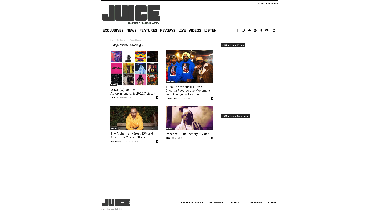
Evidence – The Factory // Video (187, 134)
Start (112, 40)
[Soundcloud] (249, 30)
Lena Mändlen (116, 141)
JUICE (112, 97)
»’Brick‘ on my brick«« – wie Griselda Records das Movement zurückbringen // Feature (188, 90)
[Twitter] (261, 30)
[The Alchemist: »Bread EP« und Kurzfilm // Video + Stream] (134, 118)
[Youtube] (267, 30)
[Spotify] (255, 30)
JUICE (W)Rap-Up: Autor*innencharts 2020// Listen (132, 91)
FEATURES (170, 82)
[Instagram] (243, 30)
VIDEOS (114, 128)
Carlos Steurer (171, 98)
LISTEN (113, 85)
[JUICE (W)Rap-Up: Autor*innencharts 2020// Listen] (134, 68)
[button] (274, 30)
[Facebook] (237, 30)
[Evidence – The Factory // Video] (189, 118)
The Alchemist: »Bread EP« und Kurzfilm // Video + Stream (131, 135)
